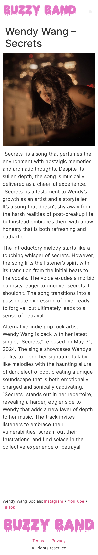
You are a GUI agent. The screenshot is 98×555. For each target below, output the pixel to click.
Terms (38, 540)
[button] (90, 11)
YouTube (76, 501)
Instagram (54, 501)
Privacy (59, 540)
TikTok (9, 507)
